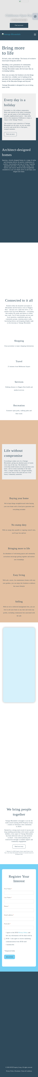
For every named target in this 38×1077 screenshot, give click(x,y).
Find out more (19, 25)
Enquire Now (19, 1057)
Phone (6, 906)
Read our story (19, 846)
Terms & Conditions (26, 1071)
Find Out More (13, 752)
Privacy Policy (23, 932)
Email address (9, 915)
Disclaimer (17, 1071)
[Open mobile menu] (35, 34)
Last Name (8, 897)
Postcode (7, 924)
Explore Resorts (19, 694)
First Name (8, 889)
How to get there (19, 1043)
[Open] (35, 16)
